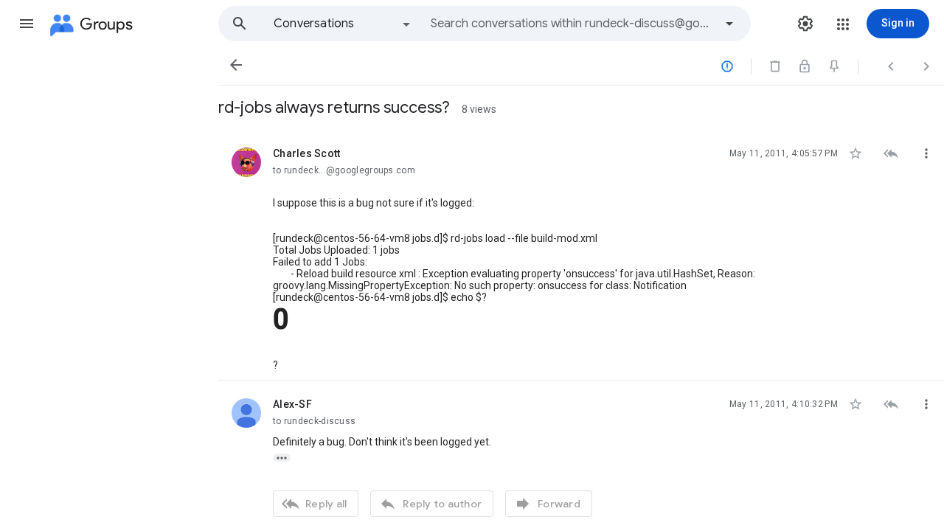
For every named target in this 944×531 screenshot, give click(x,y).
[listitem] (581, 255)
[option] (343, 24)
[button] (26, 23)
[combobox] (572, 24)
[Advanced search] (729, 24)
